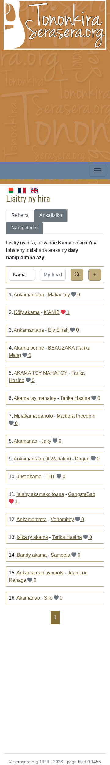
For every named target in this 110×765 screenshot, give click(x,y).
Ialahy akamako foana (40, 494)
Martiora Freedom (76, 415)
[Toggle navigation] (97, 171)
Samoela (60, 555)
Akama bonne (29, 347)
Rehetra (20, 215)
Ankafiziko (50, 215)
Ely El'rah (58, 330)
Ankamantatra (29, 294)
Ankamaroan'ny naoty (40, 572)
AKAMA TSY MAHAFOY (41, 373)
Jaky (46, 441)
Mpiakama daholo (33, 415)
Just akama (29, 476)
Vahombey (62, 519)
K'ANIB (52, 312)
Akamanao (25, 441)
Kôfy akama (27, 312)
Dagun (82, 458)
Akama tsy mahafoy (35, 398)
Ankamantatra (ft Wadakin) (42, 458)
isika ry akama (32, 537)
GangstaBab (81, 494)
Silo (48, 597)
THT (50, 476)
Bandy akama (32, 555)
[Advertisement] (55, 105)
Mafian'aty (59, 294)
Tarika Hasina (75, 398)
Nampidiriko (24, 227)
